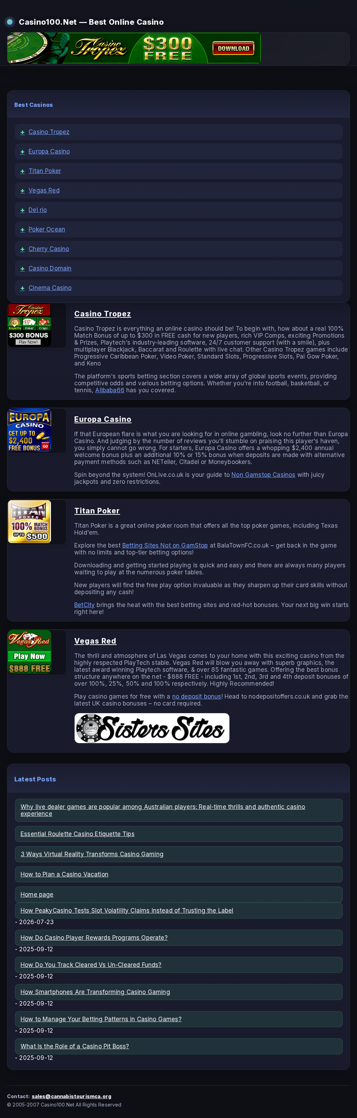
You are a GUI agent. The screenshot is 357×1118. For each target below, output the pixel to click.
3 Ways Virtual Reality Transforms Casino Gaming (92, 854)
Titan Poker (40, 171)
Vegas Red (40, 190)
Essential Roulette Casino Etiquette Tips (78, 833)
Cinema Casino (45, 288)
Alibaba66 (109, 390)
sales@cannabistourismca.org (72, 1096)
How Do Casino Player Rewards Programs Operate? (94, 937)
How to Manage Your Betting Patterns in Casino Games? (101, 1019)
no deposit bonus (196, 696)
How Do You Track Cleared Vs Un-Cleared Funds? (91, 964)
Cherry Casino (44, 249)
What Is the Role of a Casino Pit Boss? (75, 1046)
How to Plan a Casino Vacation (64, 874)
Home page (37, 894)
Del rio (33, 210)
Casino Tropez (44, 132)
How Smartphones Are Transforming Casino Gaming (95, 992)
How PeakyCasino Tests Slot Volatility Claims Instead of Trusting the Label (127, 910)
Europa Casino (45, 151)
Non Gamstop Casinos (263, 474)
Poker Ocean (42, 229)
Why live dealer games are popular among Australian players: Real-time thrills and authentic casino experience (163, 810)
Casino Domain (45, 268)
